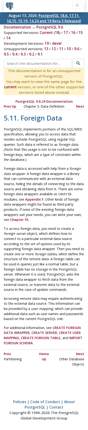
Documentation (17, 27)
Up (14, 106)
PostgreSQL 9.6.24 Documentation (44, 101)
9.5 (6, 54)
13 (46, 48)
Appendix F (34, 199)
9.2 (31, 54)
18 (57, 32)
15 (81, 32)
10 (69, 48)
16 (73, 32)
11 (61, 48)
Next (80, 106)
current (10, 87)
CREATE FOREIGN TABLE (41, 338)
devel (56, 43)
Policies (19, 401)
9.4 (14, 54)
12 (54, 48)
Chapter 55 (19, 219)
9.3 (23, 54)
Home (44, 354)
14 (8, 38)
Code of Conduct (45, 401)
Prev (7, 106)
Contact (56, 407)
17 (66, 32)
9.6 (76, 48)
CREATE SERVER (44, 332)
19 (47, 43)
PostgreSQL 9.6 (49, 27)
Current (46, 32)
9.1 (40, 54)
